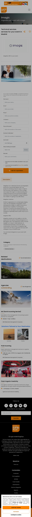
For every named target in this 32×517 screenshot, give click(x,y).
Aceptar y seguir (16, 507)
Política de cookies (17, 502)
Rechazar (16, 511)
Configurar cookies (16, 514)
